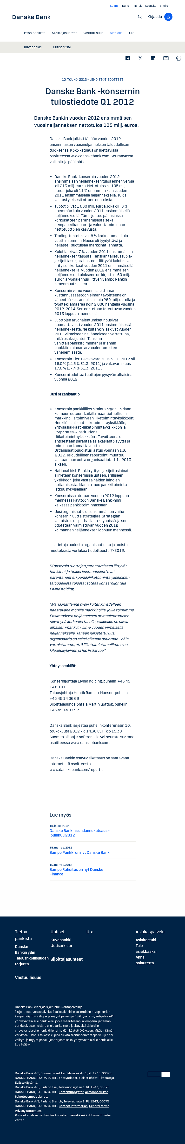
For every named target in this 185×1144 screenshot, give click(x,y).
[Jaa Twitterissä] (140, 58)
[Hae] (140, 16)
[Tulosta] (178, 58)
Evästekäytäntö (26, 1083)
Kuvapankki (61, 940)
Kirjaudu (154, 16)
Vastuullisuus (28, 977)
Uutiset (58, 932)
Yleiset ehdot (88, 1078)
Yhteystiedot (68, 1078)
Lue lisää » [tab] (22, 1044)
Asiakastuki (146, 940)
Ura (89, 932)
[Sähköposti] (165, 58)
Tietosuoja (106, 1078)
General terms (99, 1106)
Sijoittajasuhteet (67, 959)
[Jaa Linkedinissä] (153, 58)
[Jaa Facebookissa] (127, 58)
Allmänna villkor (96, 1092)
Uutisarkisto (61, 945)
